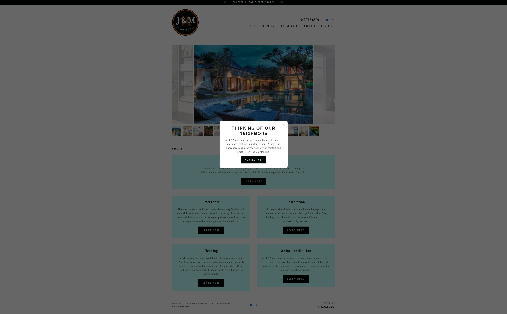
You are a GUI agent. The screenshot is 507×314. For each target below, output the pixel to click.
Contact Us (253, 159)
